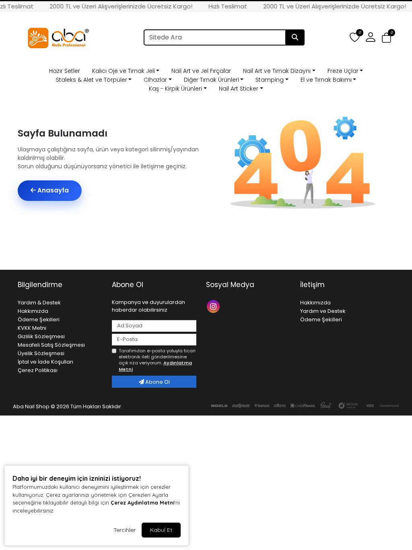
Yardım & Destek (39, 302)
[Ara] (295, 37)
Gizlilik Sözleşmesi (41, 336)
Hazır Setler (64, 71)
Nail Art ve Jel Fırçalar (201, 71)
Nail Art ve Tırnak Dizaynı (277, 71)
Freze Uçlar (343, 71)
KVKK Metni (32, 328)
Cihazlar (155, 80)
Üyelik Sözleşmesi (41, 353)
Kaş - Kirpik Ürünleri (175, 89)
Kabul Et (161, 529)
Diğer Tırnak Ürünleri (211, 80)
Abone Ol (157, 382)
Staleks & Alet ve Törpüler (91, 80)
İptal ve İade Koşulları (45, 362)
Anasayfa (52, 190)
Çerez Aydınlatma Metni (142, 502)
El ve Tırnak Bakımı (326, 80)
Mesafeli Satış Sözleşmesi (51, 345)
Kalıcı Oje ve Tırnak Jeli (123, 71)
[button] (386, 38)
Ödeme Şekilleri (39, 319)
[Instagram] (214, 306)
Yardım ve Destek (323, 311)
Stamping (269, 80)
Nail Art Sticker (238, 89)
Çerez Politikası (38, 370)
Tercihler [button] (124, 529)
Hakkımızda (33, 311)
